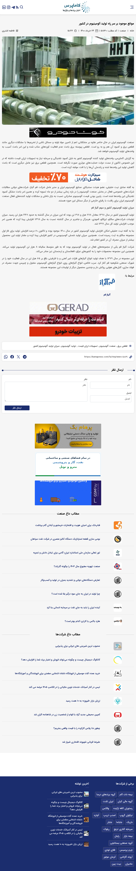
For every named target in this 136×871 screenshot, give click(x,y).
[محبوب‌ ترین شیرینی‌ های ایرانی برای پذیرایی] (86, 794)
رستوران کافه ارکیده (123, 808)
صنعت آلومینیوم (107, 346)
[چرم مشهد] (117, 608)
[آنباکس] (117, 621)
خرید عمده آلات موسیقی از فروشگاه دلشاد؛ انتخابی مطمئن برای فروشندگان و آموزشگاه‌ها (57, 673)
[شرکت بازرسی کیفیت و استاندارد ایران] (117, 553)
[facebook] (12, 357)
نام (130, 379)
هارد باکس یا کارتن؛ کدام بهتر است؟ (82, 621)
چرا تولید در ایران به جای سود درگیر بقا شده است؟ (76, 594)
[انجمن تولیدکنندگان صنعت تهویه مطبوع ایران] (117, 566)
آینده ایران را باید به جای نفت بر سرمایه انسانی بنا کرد (73, 607)
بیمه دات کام (126, 795)
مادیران (129, 864)
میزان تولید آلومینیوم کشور (46, 346)
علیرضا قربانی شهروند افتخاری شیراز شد (81, 742)
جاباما (119, 822)
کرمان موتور (110, 857)
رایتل (116, 836)
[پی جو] (117, 646)
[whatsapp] (6, 357)
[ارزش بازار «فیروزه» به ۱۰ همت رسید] (86, 844)
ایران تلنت (108, 801)
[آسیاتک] (117, 687)
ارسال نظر (17, 408)
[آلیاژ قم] (107, 282)
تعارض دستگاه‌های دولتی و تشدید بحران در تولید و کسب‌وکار (70, 580)
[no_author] (117, 580)
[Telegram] (13, 7)
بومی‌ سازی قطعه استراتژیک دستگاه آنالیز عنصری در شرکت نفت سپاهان (65, 539)
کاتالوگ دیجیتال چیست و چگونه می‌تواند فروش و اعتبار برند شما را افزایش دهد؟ (60, 660)
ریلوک (106, 829)
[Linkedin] (4, 7)
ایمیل (128, 393)
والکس (105, 808)
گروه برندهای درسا (106, 795)
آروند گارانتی (126, 857)
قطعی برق (122, 346)
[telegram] (25, 357)
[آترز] (117, 660)
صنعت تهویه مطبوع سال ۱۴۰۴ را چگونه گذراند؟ (77, 566)
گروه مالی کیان (125, 801)
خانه (132, 31)
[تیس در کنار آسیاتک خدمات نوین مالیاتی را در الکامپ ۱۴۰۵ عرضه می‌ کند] (86, 833)
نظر (85, 379)
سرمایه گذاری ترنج (123, 829)
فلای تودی (110, 850)
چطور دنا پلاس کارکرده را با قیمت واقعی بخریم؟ (77, 728)
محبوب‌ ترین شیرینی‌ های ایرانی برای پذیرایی (77, 646)
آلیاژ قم (107, 295)
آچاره (96, 815)
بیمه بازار (128, 836)
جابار (109, 822)
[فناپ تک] (117, 525)
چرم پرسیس (126, 850)
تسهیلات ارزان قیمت (87, 346)
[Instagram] (9, 7)
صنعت (123, 31)
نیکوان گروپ (126, 815)
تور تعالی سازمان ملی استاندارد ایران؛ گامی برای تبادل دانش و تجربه (66, 553)
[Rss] (17, 7)
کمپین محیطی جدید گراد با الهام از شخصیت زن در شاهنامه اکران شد (67, 714)
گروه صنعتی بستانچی (121, 843)
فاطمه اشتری (8, 31)
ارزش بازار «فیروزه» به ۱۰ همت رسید (83, 701)
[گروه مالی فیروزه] (117, 701)
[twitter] (18, 357)
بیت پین (116, 864)
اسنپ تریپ (109, 815)
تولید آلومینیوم (68, 346)
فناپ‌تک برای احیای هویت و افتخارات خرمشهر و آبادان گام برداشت (67, 525)
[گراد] (117, 715)
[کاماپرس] (76, 7)
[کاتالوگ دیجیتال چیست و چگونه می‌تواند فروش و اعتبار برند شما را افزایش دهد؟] (86, 805)
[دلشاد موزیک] (117, 673)
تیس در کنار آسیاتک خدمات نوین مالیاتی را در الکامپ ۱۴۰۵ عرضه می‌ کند (64, 687)
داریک (129, 822)
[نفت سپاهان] (117, 539)
